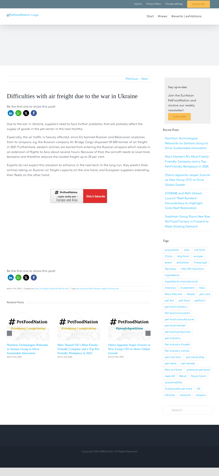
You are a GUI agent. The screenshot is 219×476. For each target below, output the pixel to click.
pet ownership (195, 357)
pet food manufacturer (180, 319)
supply (104, 289)
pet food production (178, 332)
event (168, 262)
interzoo (170, 287)
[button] (207, 16)
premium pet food (198, 369)
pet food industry (176, 306)
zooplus (201, 395)
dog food (183, 256)
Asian (36, 289)
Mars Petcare (173, 294)
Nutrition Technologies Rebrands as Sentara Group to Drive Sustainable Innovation (27, 349)
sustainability (173, 382)
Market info (63, 289)
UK (198, 388)
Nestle (191, 294)
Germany (170, 269)
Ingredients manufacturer (181, 281)
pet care (204, 294)
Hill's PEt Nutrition (192, 269)
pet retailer (188, 363)
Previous (132, 78)
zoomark (185, 395)
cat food (199, 250)
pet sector (89, 289)
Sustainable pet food (178, 388)
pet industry (173, 338)
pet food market (175, 325)
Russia (97, 289)
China (168, 256)
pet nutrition (173, 357)
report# (170, 376)
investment (187, 287)
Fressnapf (200, 262)
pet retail (170, 363)
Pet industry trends (177, 350)
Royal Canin (198, 376)
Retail (182, 376)
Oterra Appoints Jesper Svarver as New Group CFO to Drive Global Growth (129, 349)
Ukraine (111, 289)
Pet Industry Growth (177, 344)
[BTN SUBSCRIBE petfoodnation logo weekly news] (79, 189)
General (53, 289)
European (44, 289)
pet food (80, 289)
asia (186, 250)
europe (198, 256)
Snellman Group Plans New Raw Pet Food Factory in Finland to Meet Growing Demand (187, 221)
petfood (199, 300)
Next (144, 78)
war (117, 289)
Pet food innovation (177, 313)
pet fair (169, 300)
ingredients (172, 275)
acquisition (172, 250)
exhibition (183, 262)
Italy (202, 287)
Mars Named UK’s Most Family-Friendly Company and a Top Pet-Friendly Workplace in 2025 (78, 349)
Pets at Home (173, 369)
